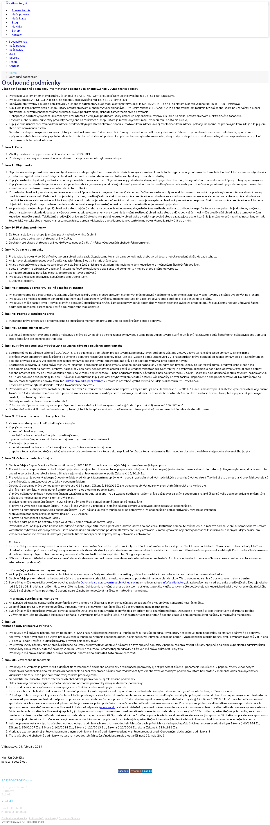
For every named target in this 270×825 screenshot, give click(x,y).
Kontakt (17, 35)
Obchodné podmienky (14, 818)
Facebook (123, 771)
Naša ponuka (17, 46)
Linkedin (147, 771)
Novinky (14, 58)
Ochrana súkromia (69, 818)
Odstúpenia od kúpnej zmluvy (83, 381)
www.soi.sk (107, 707)
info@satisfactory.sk (176, 583)
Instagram (136, 771)
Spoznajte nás (18, 42)
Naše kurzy (16, 50)
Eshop (13, 62)
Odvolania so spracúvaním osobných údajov (108, 583)
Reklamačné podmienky (43, 818)
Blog (12, 54)
